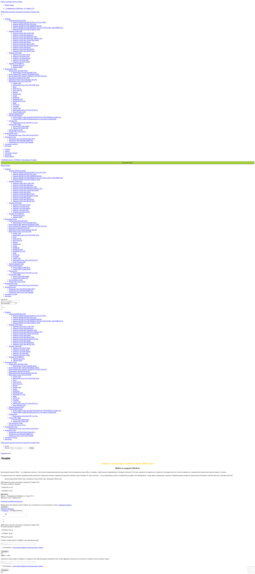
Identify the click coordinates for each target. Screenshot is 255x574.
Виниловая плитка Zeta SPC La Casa (25, 122)
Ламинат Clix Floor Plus (21, 60)
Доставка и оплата (11, 144)
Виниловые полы (11, 69)
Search (7, 446)
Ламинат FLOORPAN (16, 63)
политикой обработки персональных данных (28, 547)
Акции (7, 151)
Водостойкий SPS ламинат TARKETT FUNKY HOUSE (28, 76)
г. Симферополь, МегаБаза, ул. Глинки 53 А (19, 8)
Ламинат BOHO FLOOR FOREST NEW (26, 29)
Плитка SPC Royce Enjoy (17, 131)
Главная (7, 149)
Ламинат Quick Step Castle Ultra (23, 33)
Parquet (15, 92)
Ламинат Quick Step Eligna (22, 42)
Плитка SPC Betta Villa (20, 128)
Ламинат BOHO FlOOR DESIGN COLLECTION (29, 22)
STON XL (16, 105)
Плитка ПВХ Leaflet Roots (22, 269)
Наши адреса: (9, 5)
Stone (14, 103)
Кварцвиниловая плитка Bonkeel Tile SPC (23, 79)
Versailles (16, 106)
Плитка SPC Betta (15, 124)
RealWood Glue (18, 99)
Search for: (4, 299)
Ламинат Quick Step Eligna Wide (23, 44)
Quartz (15, 96)
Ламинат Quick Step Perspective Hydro (25, 45)
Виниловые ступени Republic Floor (25, 72)
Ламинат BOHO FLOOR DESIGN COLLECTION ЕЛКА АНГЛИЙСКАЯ (38, 28)
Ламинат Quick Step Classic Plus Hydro (26, 40)
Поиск (32, 448)
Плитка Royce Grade (16, 130)
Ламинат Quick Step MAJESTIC (23, 49)
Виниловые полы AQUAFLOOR (20, 81)
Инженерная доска (11, 133)
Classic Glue (17, 108)
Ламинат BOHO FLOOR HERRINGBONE (27, 26)
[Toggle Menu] (1, 309)
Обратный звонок (127, 162)
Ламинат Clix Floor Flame (21, 62)
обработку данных (65, 505)
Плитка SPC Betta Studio (21, 126)
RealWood (16, 97)
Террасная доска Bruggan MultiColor (21, 140)
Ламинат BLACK (19, 65)
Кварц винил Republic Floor (18, 71)
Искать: (7, 448)
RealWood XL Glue (19, 101)
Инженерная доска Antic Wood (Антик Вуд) (23, 135)
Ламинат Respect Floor (16, 114)
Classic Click (17, 83)
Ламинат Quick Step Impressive (23, 35)
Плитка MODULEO (15, 115)
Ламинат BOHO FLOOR (17, 20)
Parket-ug (5, 510)
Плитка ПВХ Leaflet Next (21, 267)
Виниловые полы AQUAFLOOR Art (25, 110)
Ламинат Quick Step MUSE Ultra (24, 51)
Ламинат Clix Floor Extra (21, 56)
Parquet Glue (17, 94)
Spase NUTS (17, 88)
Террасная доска (10, 137)
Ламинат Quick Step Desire (22, 47)
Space (15, 87)
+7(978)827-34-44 (19, 160)
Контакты (8, 146)
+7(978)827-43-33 (7, 160)
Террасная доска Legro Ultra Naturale (21, 142)
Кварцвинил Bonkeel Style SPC (19, 78)
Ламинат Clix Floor (15, 53)
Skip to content (17, 1)
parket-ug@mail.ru (31, 160)
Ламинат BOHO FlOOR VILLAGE (24, 24)
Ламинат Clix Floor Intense (21, 58)
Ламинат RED (17, 67)
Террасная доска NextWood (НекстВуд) (22, 139)
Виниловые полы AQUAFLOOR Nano (26, 85)
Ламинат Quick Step (15, 31)
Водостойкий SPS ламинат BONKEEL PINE (24, 74)
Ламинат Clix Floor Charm (21, 54)
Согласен (4, 507)
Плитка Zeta (13, 121)
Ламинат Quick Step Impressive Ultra (25, 37)
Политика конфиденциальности (12, 501)
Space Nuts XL (18, 90)
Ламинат (8, 19)
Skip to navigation (6, 1)
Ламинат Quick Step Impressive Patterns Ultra (27, 38)
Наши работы (9, 156)
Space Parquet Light (19, 112)
